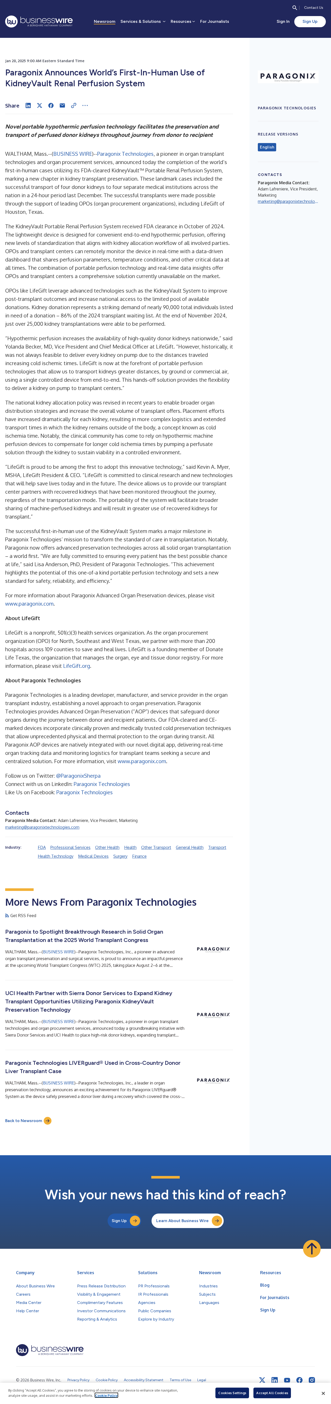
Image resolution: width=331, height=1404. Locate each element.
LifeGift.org (76, 665)
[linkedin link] (275, 1380)
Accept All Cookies (272, 1393)
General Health (190, 847)
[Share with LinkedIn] (28, 105)
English (267, 147)
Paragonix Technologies (125, 153)
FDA (42, 847)
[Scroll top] (312, 1249)
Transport (217, 847)
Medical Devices (93, 856)
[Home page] (39, 21)
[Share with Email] (62, 105)
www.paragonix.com (29, 603)
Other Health (107, 847)
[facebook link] (299, 1380)
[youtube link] (287, 1380)
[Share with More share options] (85, 105)
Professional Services (70, 847)
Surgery (120, 856)
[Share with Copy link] (74, 105)
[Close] (323, 1393)
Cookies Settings (232, 1393)
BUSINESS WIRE (72, 153)
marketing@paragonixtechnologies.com (42, 827)
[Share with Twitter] (39, 105)
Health (130, 847)
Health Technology (55, 856)
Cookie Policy (106, 1395)
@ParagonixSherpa (78, 775)
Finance (139, 856)
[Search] (294, 7)
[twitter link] (262, 1380)
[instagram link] (312, 1380)
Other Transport (156, 847)
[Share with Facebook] (51, 105)
